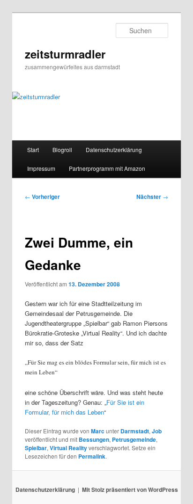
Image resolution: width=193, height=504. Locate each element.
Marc (97, 431)
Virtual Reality (68, 448)
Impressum (41, 168)
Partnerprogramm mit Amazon (107, 168)
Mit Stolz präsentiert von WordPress (130, 489)
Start (33, 149)
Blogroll (62, 149)
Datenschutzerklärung (114, 149)
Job (157, 431)
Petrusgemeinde (134, 439)
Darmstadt (134, 431)
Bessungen (94, 439)
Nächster (152, 196)
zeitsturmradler (65, 54)
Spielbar (36, 448)
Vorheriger (42, 196)
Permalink (91, 456)
